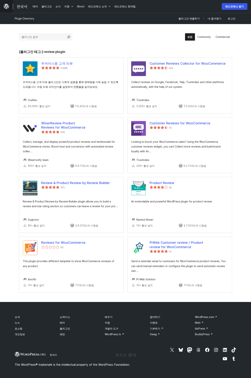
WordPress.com (206, 316)
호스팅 (18, 328)
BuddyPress (204, 334)
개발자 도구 (111, 328)
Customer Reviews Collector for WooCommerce (188, 63)
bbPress (201, 328)
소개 (17, 316)
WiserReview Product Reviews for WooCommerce (63, 125)
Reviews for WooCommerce (63, 242)
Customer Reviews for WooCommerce (180, 123)
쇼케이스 (65, 316)
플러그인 (65, 328)
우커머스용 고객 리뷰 (57, 63)
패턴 (62, 334)
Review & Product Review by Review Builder (75, 183)
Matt (199, 322)
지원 (107, 322)
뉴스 (17, 322)
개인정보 (20, 334)
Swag (155, 334)
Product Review (162, 183)
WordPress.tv (114, 334)
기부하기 (156, 328)
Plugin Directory (24, 18)
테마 (62, 322)
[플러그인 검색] (68, 37)
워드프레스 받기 (234, 6)
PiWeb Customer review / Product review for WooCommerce (176, 245)
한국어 (53, 354)
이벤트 (154, 322)
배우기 (108, 316)
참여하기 (155, 316)
